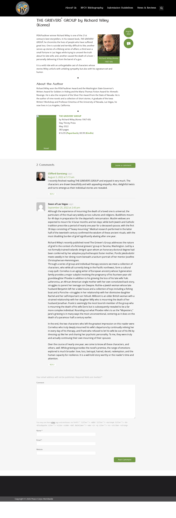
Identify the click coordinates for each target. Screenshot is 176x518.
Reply (52, 194)
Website (39, 449)
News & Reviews (146, 8)
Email (39, 440)
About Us (70, 8)
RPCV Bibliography (92, 8)
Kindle (89, 133)
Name (39, 430)
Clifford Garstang (57, 173)
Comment (40, 382)
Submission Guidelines (120, 8)
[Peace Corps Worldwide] (22, 8)
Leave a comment (123, 165)
